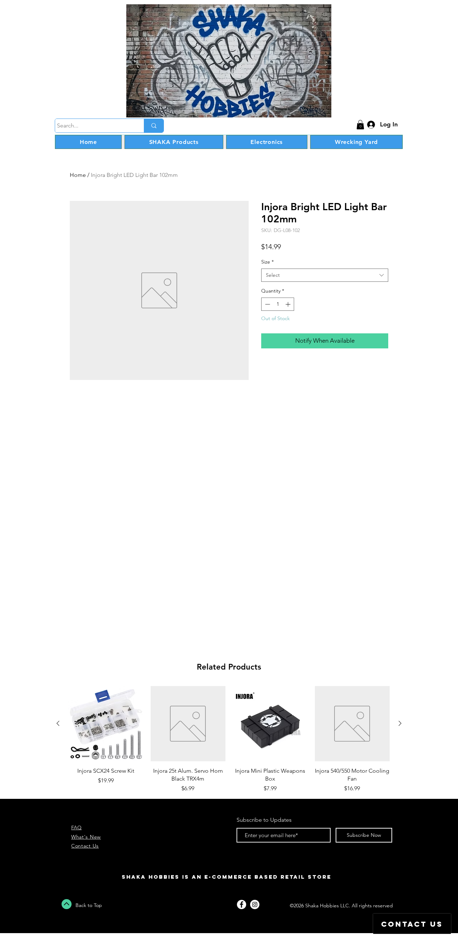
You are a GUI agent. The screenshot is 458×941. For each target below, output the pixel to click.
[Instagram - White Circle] (254, 904)
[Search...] (154, 125)
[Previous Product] (58, 723)
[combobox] (324, 275)
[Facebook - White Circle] (241, 904)
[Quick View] (105, 723)
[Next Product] (400, 723)
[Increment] (288, 304)
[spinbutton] (277, 304)
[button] (360, 124)
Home (78, 175)
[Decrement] (266, 304)
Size (267, 262)
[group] (229, 739)
